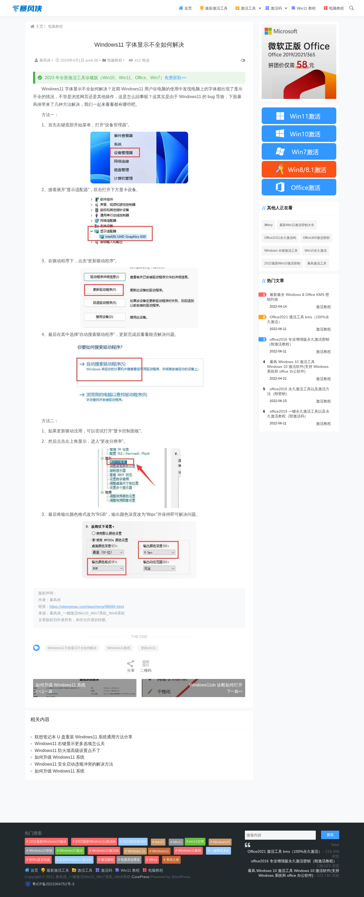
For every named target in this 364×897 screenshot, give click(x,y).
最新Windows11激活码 (75, 860)
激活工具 (248, 8)
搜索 (330, 835)
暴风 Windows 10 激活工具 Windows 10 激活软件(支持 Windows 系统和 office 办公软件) (298, 366)
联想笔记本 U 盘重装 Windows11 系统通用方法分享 (83, 737)
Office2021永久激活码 (280, 238)
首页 (187, 8)
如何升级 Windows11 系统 (61, 685)
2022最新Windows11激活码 (95, 841)
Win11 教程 (306, 8)
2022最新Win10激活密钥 (282, 263)
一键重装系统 (219, 850)
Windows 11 (136, 851)
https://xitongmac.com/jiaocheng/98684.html (87, 606)
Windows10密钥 (40, 850)
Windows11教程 (118, 648)
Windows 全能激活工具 (281, 250)
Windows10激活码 (105, 850)
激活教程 (323, 307)
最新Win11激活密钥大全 (297, 225)
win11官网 (196, 841)
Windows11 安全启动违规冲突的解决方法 (74, 764)
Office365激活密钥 (316, 238)
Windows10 (221, 842)
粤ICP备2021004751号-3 (53, 884)
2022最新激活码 (134, 841)
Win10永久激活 (316, 250)
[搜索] (351, 8)
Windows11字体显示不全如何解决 (72, 648)
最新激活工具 (216, 8)
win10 (159, 842)
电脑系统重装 (130, 860)
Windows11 (160, 851)
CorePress (140, 877)
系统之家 (172, 860)
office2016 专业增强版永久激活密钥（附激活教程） (294, 861)
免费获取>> (175, 77)
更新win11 (148, 648)
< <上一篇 (44, 691)
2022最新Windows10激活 (47, 841)
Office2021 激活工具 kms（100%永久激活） (285, 851)
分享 (131, 670)
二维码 (145, 670)
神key (268, 225)
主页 (39, 26)
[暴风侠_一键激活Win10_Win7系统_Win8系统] (27, 8)
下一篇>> (234, 691)
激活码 (276, 8)
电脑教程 (336, 8)
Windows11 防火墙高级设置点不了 (67, 750)
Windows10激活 (71, 850)
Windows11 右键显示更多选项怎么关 (70, 743)
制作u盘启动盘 (39, 860)
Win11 (177, 842)
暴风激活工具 (316, 263)
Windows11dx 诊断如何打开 (215, 685)
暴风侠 (45, 60)
